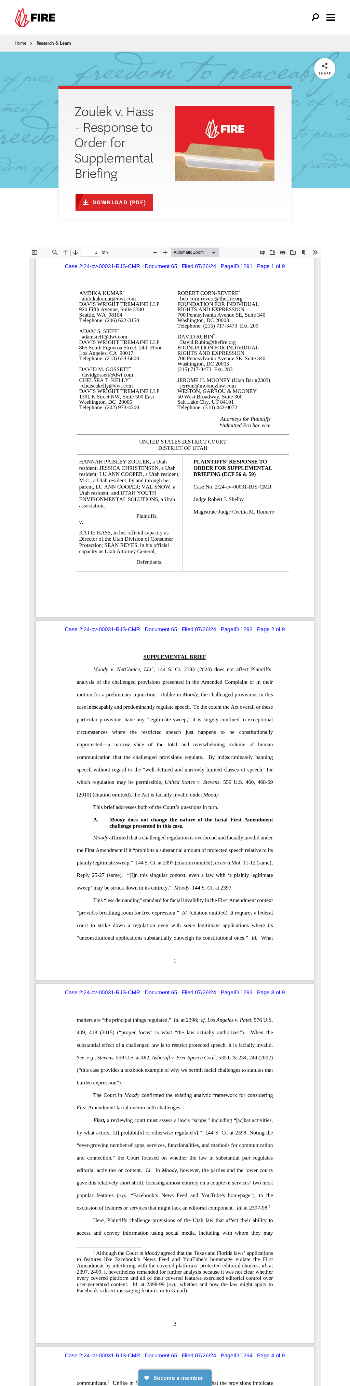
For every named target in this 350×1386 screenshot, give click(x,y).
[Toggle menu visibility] (330, 16)
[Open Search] (315, 17)
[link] (36, 17)
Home (20, 43)
